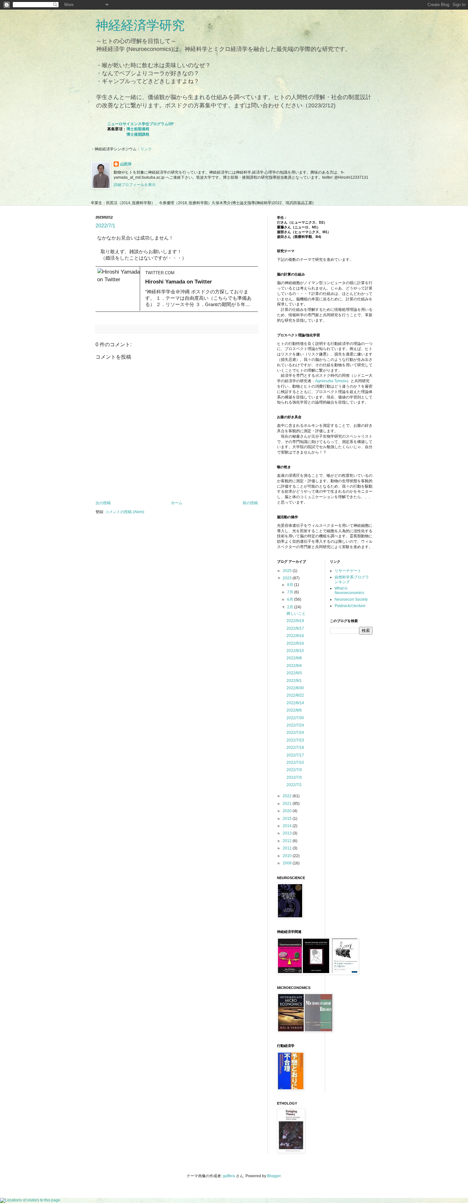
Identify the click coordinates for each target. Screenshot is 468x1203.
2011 (288, 848)
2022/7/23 (295, 740)
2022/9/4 (294, 665)
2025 (288, 571)
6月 (290, 599)
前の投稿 (250, 503)
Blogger (273, 1176)
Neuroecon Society (351, 599)
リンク (146, 149)
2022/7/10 (295, 762)
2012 (288, 841)
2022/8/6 (294, 710)
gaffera (229, 1176)
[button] (249, 268)
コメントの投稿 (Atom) (124, 512)
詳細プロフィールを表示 (135, 185)
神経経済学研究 (140, 25)
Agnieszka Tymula (331, 381)
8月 (290, 585)
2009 (288, 863)
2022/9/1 (294, 680)
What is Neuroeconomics (349, 590)
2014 (288, 826)
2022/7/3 (294, 770)
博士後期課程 (137, 134)
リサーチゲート (348, 571)
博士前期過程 (137, 129)
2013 (288, 833)
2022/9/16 (295, 636)
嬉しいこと (296, 613)
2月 (290, 607)
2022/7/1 (105, 225)
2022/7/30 (295, 718)
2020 (288, 811)
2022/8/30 (295, 688)
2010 (288, 856)
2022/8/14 (295, 703)
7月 (290, 592)
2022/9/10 (295, 650)
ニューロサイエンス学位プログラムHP (140, 124)
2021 (288, 803)
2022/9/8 (294, 658)
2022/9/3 (294, 673)
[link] (175, 289)
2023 (288, 578)
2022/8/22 (295, 695)
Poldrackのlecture (350, 606)
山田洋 (125, 164)
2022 (288, 796)
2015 (288, 818)
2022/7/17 (295, 755)
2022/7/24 (295, 725)
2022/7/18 (295, 747)
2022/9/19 (295, 621)
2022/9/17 (295, 628)
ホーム (176, 503)
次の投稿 (103, 503)
